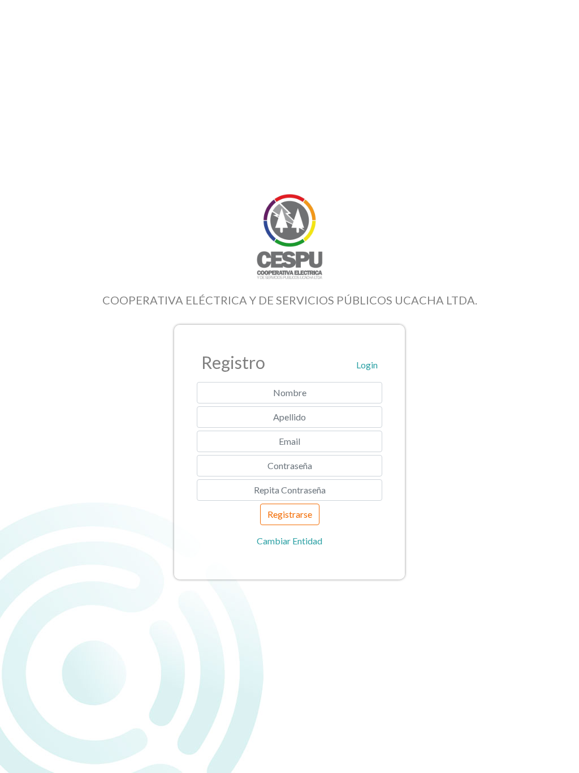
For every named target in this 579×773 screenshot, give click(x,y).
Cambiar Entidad (289, 540)
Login (367, 364)
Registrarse (289, 514)
